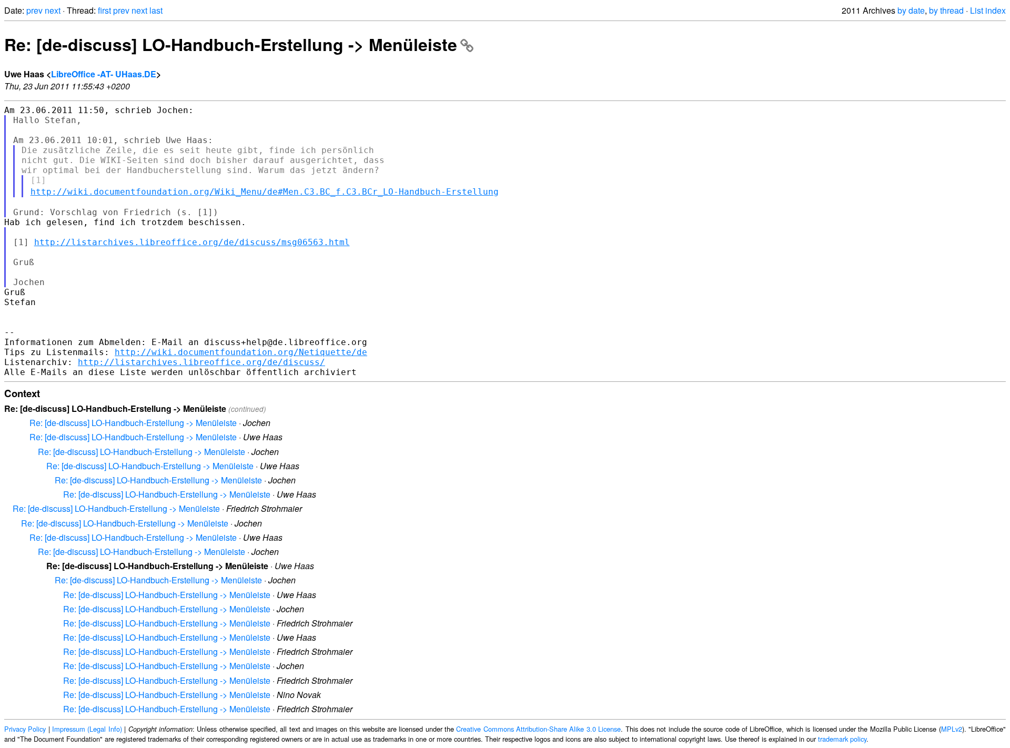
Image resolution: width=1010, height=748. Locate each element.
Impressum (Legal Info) (87, 729)
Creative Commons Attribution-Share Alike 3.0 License (538, 729)
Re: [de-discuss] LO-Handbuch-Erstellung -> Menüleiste (230, 44)
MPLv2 (951, 729)
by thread (946, 10)
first (104, 10)
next (52, 10)
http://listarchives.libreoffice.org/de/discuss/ (201, 362)
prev (34, 10)
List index (988, 10)
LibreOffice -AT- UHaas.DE (103, 74)
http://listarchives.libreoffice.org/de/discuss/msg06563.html (192, 242)
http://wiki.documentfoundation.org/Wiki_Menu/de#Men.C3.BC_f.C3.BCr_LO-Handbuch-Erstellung (265, 192)
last (156, 10)
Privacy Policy (25, 729)
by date (911, 10)
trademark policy (842, 739)
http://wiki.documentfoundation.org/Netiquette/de (241, 352)
